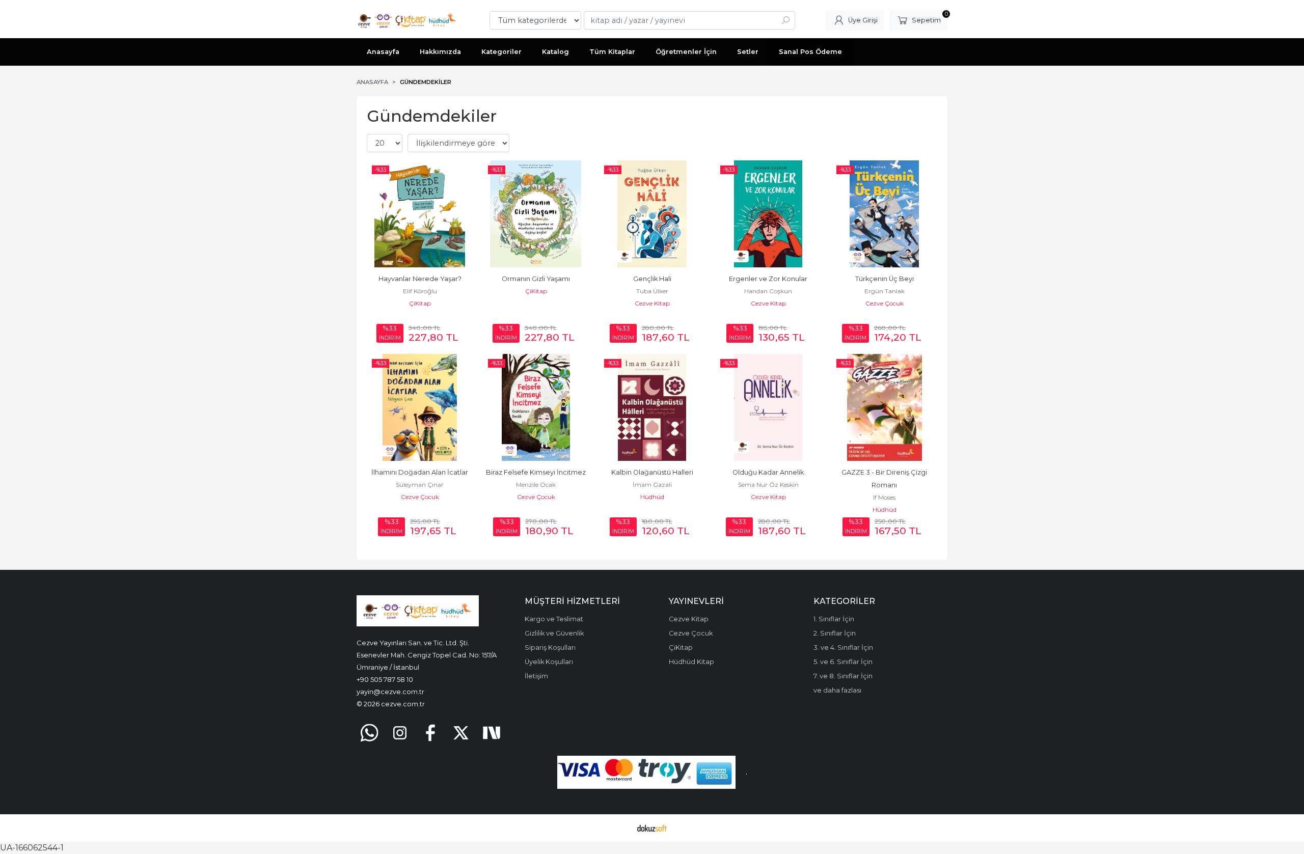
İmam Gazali (652, 484)
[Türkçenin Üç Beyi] (884, 213)
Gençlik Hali (652, 279)
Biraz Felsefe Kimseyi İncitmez (536, 472)
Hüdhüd (652, 497)
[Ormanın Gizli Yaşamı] (536, 213)
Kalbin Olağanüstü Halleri (652, 472)
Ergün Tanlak (884, 291)
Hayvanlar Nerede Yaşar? (419, 279)
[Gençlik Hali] (652, 213)
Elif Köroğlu (420, 291)
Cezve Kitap (652, 303)
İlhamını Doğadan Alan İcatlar (419, 472)
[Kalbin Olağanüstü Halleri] (652, 407)
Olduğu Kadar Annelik (768, 472)
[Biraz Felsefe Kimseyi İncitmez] (536, 407)
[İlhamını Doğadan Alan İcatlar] (420, 407)
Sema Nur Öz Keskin (768, 484)
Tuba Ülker (652, 291)
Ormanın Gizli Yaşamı (536, 279)
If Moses (884, 497)
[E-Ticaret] (652, 828)
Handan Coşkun (768, 291)
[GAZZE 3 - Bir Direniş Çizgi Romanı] (884, 407)
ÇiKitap (420, 303)
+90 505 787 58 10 (385, 679)
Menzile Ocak (536, 484)
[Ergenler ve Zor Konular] (768, 213)
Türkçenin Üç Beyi (884, 279)
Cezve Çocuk (884, 303)
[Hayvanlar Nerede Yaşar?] (420, 213)
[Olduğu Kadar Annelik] (768, 407)
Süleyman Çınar (420, 484)
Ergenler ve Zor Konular (768, 279)
